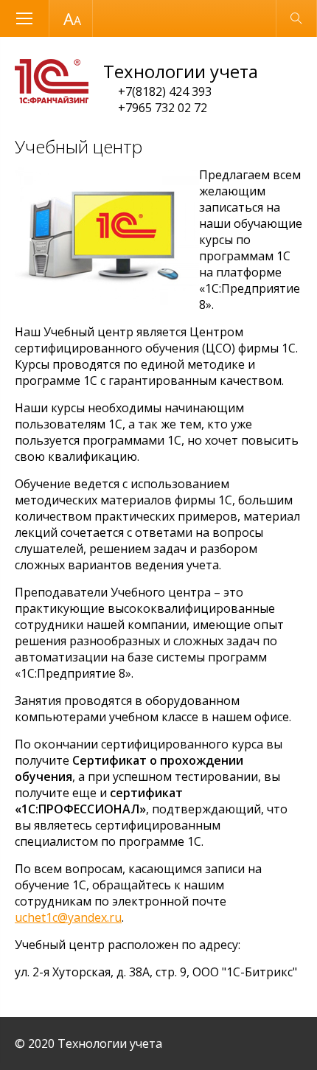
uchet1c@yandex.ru (68, 917)
